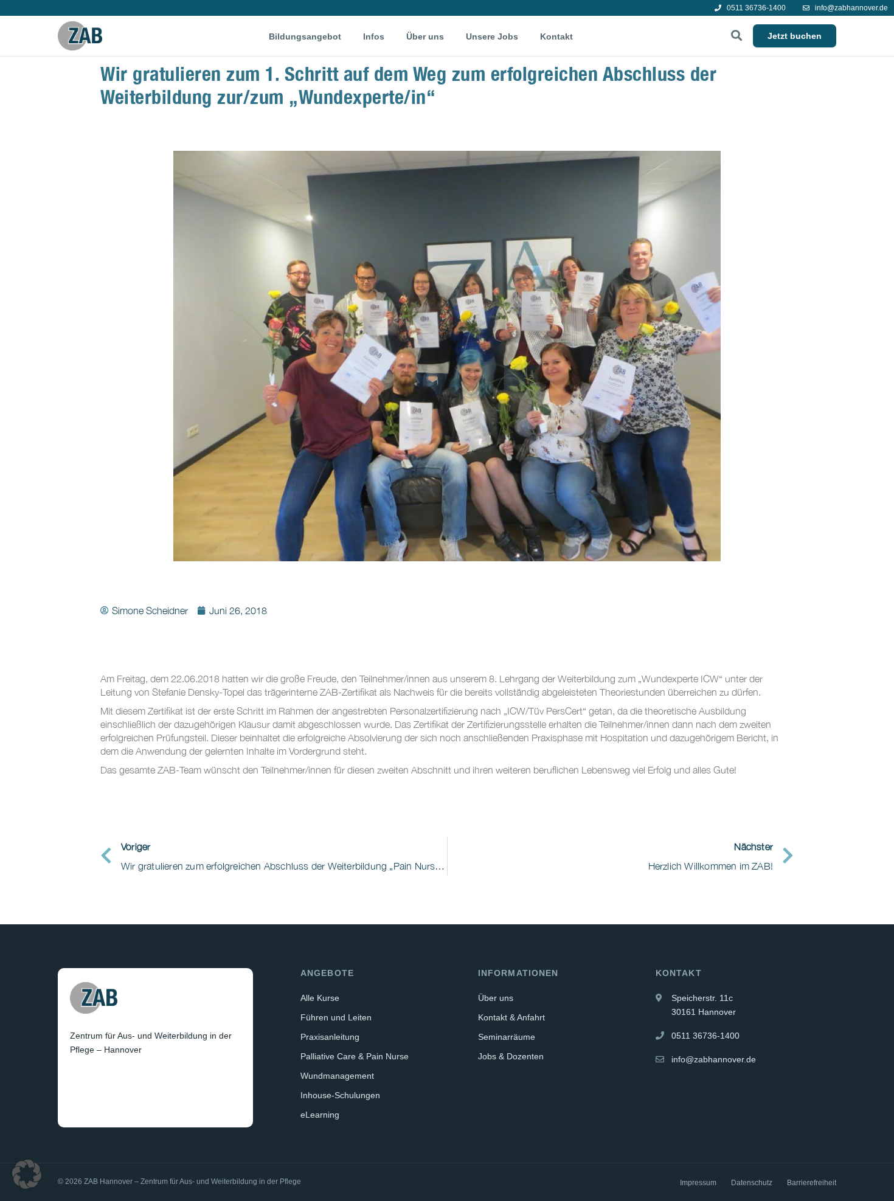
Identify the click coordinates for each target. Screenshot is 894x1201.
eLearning (319, 1115)
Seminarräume (506, 1037)
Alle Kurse (319, 998)
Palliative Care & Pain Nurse (354, 1056)
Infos (373, 36)
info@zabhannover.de (850, 8)
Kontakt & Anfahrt (511, 1017)
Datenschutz (751, 1183)
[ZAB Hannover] (80, 35)
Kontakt (556, 36)
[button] (27, 1174)
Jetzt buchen (795, 36)
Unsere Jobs (492, 36)
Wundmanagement (337, 1076)
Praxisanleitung (329, 1037)
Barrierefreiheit (811, 1183)
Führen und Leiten (336, 1017)
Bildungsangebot (305, 36)
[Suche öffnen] (736, 36)
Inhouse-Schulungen (340, 1095)
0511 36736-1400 (755, 8)
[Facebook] (80, 1079)
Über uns (425, 36)
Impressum (698, 1183)
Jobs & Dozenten (511, 1056)
